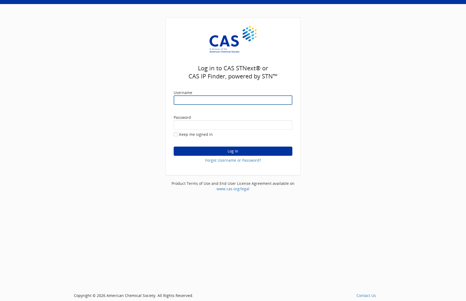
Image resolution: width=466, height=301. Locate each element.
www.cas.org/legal (233, 188)
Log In (233, 151)
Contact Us (366, 295)
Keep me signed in (196, 134)
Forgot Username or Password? (233, 160)
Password (182, 117)
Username (183, 92)
